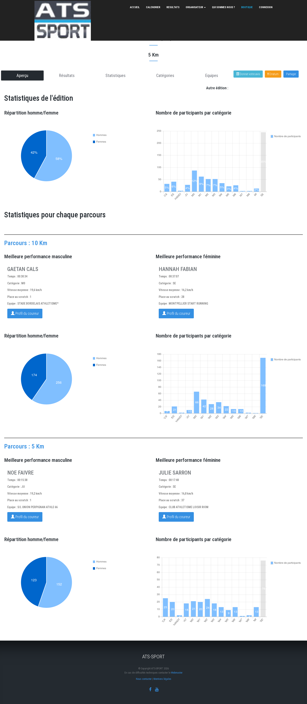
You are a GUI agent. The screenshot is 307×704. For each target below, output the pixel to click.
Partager (291, 74)
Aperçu (22, 75)
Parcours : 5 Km (24, 446)
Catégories (165, 75)
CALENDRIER (153, 7)
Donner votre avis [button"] (249, 74)
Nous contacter (144, 679)
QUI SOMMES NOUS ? (223, 7)
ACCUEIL (135, 7)
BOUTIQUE (247, 7)
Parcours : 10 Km (25, 243)
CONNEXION (266, 7)
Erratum (274, 74)
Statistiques (115, 75)
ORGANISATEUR (195, 7)
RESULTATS (172, 7)
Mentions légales (162, 679)
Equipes (211, 75)
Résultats (67, 75)
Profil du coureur (27, 313)
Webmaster (177, 672)
